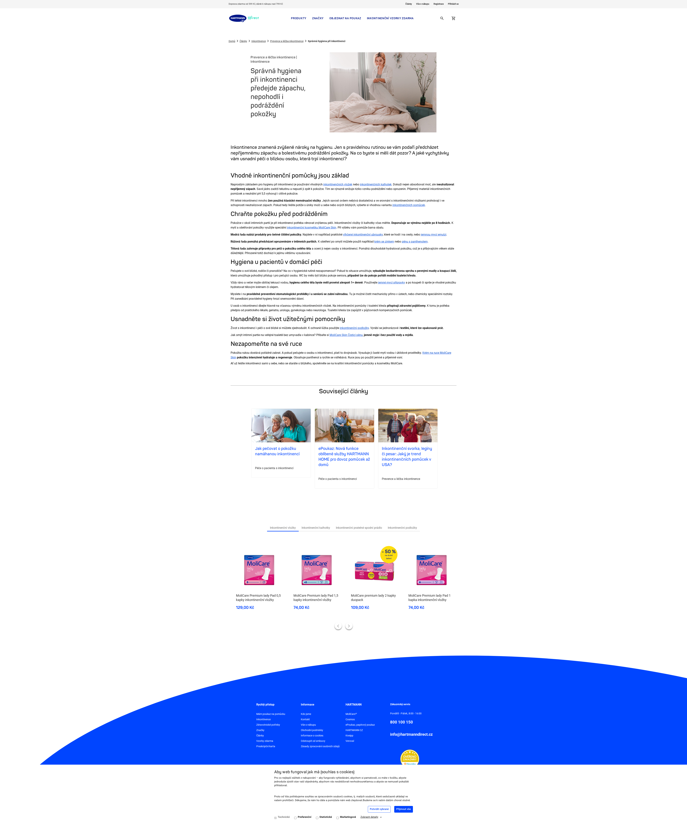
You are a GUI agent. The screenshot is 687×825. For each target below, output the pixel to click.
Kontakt (305, 719)
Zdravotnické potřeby (268, 724)
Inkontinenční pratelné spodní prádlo (359, 527)
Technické (284, 817)
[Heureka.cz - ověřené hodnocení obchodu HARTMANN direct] (409, 758)
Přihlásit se (453, 4)
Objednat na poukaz (345, 18)
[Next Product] (349, 625)
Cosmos (350, 719)
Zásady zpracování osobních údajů (320, 746)
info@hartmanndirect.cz (411, 734)
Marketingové (348, 817)
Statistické (326, 817)
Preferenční (304, 817)
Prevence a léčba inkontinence (287, 41)
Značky (318, 18)
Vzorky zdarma (264, 740)
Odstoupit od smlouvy (313, 740)
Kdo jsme (306, 714)
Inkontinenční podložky (402, 527)
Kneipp (349, 735)
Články (408, 4)
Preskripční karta (265, 746)
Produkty (298, 18)
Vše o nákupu (422, 4)
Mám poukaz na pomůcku (270, 714)
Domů (232, 41)
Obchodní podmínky (312, 730)
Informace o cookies (312, 735)
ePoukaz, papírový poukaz (360, 724)
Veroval (350, 740)
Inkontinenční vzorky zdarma (390, 18)
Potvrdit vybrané (379, 809)
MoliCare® (351, 714)
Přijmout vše (403, 809)
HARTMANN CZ (354, 730)
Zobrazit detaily (369, 817)
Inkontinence (258, 41)
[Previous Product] (338, 625)
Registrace (439, 4)
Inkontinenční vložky (283, 527)
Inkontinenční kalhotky (316, 527)
